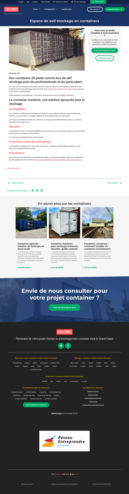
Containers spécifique (51, 398)
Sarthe (39, 366)
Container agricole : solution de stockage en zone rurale (31, 246)
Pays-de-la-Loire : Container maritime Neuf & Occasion (36, 358)
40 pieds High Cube (28, 395)
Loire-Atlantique (17, 363)
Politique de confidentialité (101, 484)
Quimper (113, 363)
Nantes (35, 363)
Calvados (44, 381)
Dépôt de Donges (93, 395)
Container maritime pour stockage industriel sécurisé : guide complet (64, 246)
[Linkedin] (61, 346)
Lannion (90, 363)
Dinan (83, 363)
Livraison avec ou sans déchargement (93, 405)
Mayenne (25, 366)
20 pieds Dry (43, 392)
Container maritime (30, 392)
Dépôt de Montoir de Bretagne (93, 398)
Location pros (67, 9)
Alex (76, 474)
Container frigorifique (21, 398)
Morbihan (99, 366)
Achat (35, 9)
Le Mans (46, 366)
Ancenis (27, 363)
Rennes (91, 366)
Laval (32, 366)
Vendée (54, 366)
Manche (58, 381)
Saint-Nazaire (44, 363)
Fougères (83, 366)
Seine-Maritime (74, 381)
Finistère (98, 363)
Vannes (114, 366)
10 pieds (56, 395)
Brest (105, 363)
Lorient (107, 366)
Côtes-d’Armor (75, 363)
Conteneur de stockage (44, 395)
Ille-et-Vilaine (73, 366)
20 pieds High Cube (55, 392)
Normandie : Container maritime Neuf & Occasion (64, 376)
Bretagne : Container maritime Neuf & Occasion (93, 358)
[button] (33, 190)
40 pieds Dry (16, 395)
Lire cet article (24, 267)
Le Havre (84, 381)
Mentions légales (27, 484)
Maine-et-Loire (55, 363)
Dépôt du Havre (93, 401)
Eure (51, 381)
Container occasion (16, 392)
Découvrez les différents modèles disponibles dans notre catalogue (58, 160)
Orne (65, 381)
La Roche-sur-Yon (36, 369)
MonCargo (58, 474)
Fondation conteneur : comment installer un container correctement (97, 246)
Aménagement (49, 9)
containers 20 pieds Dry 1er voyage (59, 89)
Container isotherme (36, 398)
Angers (17, 366)
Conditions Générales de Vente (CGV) (64, 484)
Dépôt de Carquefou (93, 391)
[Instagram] (68, 346)
